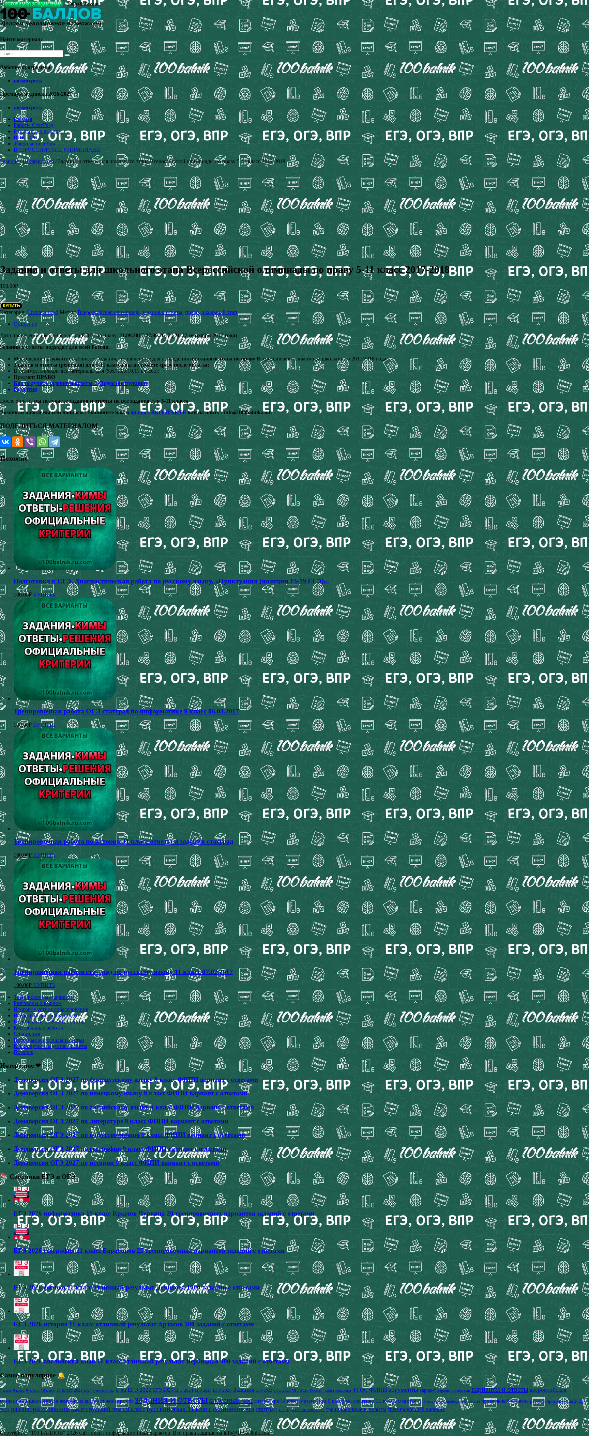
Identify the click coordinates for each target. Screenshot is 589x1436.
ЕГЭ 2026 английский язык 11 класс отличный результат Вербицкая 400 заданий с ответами (152, 1361)
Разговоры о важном (38, 131)
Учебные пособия (34, 143)
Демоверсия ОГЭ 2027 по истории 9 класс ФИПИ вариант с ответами (116, 1162)
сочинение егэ (233, 1408)
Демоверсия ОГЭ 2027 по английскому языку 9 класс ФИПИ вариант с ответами (134, 1107)
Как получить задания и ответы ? (56, 383)
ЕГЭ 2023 (163, 1390)
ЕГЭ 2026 (222, 1390)
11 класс (64, 1390)
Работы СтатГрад (34, 125)
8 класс (19, 1390)
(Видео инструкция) (122, 383)
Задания (243, 1389)
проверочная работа (463, 1401)
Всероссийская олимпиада (108, 312)
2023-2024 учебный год (94, 1390)
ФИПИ (378, 1389)
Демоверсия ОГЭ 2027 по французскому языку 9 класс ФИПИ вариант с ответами (136, 1079)
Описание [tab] (25, 324)
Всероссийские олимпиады (45, 1015)
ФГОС (360, 1390)
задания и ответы (162, 312)
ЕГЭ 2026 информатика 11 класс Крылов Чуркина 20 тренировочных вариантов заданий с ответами (164, 1213)
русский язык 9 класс (117, 1409)
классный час (231, 1400)
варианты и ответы (499, 1389)
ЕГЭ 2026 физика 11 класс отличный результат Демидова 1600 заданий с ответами (137, 1287)
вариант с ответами (453, 1390)
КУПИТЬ (11, 305)
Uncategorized (38, 161)
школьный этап (219, 312)
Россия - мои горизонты (330, 1390)
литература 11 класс (276, 1401)
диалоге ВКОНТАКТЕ (158, 412)
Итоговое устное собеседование (51, 1009)
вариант (428, 1390)
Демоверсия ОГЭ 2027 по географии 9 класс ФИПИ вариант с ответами (120, 1148)
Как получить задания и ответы (50, 1046)
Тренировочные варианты (44, 997)
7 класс (6, 1390)
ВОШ (121, 1390)
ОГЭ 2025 (282, 1390)
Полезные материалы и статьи (49, 1040)
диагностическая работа (109, 1401)
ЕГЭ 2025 (203, 1390)
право (192, 312)
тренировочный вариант (416, 1409)
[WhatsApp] (42, 441)
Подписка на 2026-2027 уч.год (49, 1021)
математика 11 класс (370, 1400)
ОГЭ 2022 (264, 1390)
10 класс (48, 1390)
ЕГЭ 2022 (139, 1389)
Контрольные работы (38, 1028)
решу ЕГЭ (79, 1410)
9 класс (33, 1390)
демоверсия (71, 1401)
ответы (407, 1400)
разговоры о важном (40, 1408)
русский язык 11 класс (179, 1408)
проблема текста (431, 1401)
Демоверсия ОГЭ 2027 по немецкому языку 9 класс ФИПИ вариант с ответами (130, 1093)
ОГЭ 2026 (300, 1390)
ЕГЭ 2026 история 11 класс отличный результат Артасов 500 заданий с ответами (134, 1324)
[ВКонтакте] (5, 441)
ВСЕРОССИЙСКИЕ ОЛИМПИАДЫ (57, 150)
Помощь (23, 1052)
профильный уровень (505, 1401)
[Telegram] (54, 441)
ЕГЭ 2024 (183, 1390)
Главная (23, 119)
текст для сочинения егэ (301, 1409)
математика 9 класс (322, 1401)
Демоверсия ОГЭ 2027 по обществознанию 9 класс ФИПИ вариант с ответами (129, 1134)
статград (266, 1409)
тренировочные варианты (356, 1409)
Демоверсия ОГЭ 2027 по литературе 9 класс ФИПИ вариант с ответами (121, 1121)
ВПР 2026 (25, 137)
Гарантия (25, 389)
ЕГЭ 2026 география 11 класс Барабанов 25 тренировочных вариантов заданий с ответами (149, 1250)
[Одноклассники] (17, 441)
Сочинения (27, 1034)
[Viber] (30, 441)
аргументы (403, 1389)
